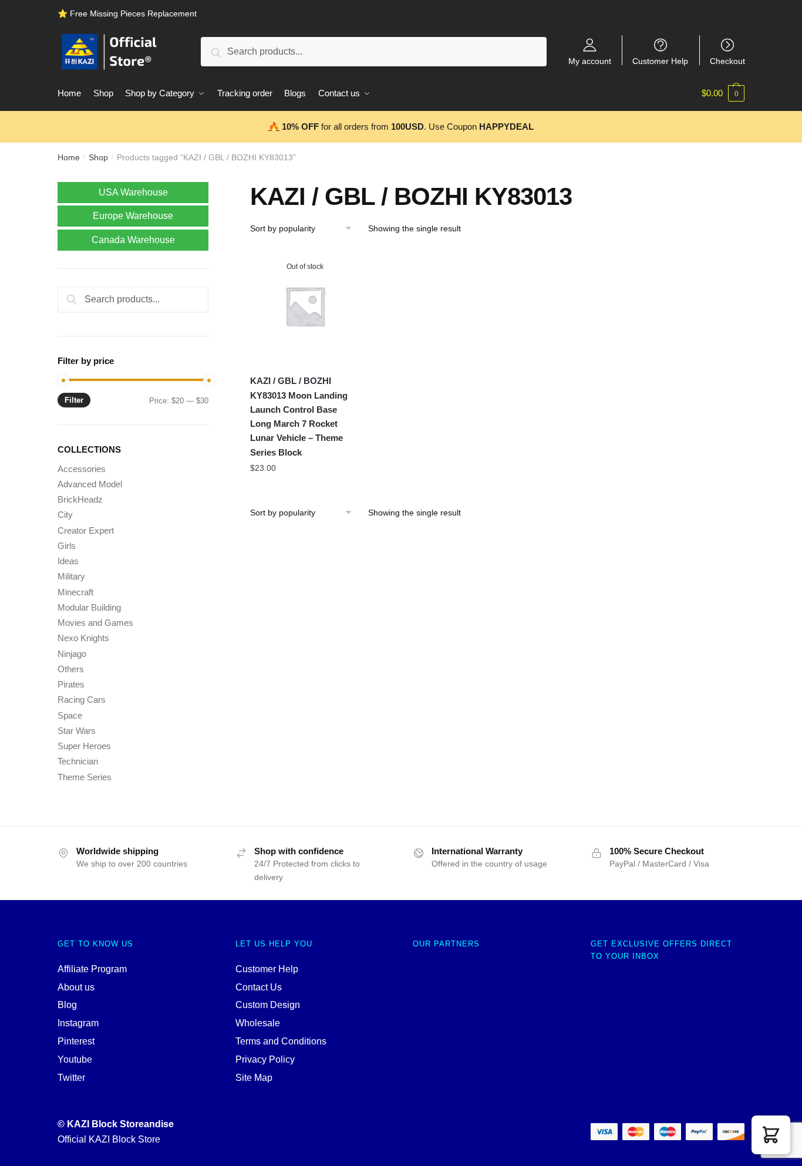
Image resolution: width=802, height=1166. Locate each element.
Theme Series (85, 777)
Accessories (82, 469)
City (65, 515)
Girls (67, 546)
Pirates (71, 684)
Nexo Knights (83, 638)
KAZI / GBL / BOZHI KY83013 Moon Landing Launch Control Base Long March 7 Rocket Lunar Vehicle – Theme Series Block (299, 416)
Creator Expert (86, 530)
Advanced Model (90, 484)
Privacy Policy (265, 1059)
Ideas (68, 561)
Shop (98, 157)
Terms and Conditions (280, 1041)
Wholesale (257, 1023)
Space (70, 715)
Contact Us (258, 987)
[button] (771, 1135)
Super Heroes (84, 746)
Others (71, 669)
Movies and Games (95, 623)
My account (589, 60)
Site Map (253, 1078)
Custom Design (267, 1005)
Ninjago (72, 654)
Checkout (727, 60)
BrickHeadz (80, 499)
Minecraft (75, 592)
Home (69, 157)
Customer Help (660, 60)
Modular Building (89, 607)
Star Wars (77, 731)
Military (71, 576)
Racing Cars (82, 700)
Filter (74, 400)
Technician (78, 761)
